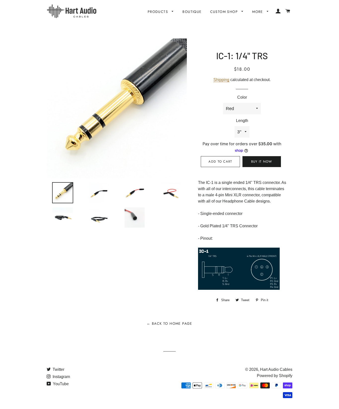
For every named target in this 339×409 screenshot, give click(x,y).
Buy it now (261, 161)
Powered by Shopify (274, 376)
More (258, 11)
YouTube (60, 384)
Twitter (58, 369)
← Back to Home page (169, 323)
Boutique (192, 11)
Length (242, 120)
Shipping (221, 80)
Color (242, 97)
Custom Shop (224, 11)
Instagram (61, 377)
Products (159, 11)
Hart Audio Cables (276, 369)
